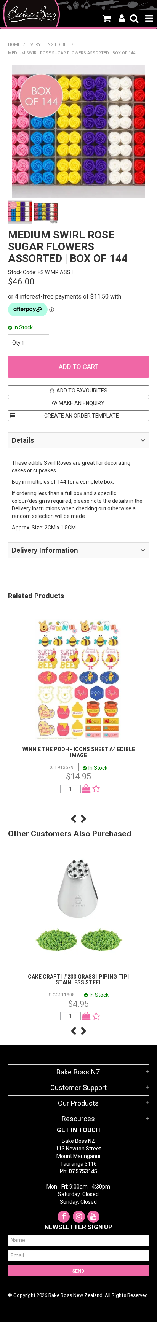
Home (14, 44)
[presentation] (73, 818)
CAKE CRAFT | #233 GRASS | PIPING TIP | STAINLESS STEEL (79, 979)
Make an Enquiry (81, 403)
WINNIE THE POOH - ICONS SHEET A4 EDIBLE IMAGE (78, 752)
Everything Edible (48, 44)
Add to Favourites (81, 391)
